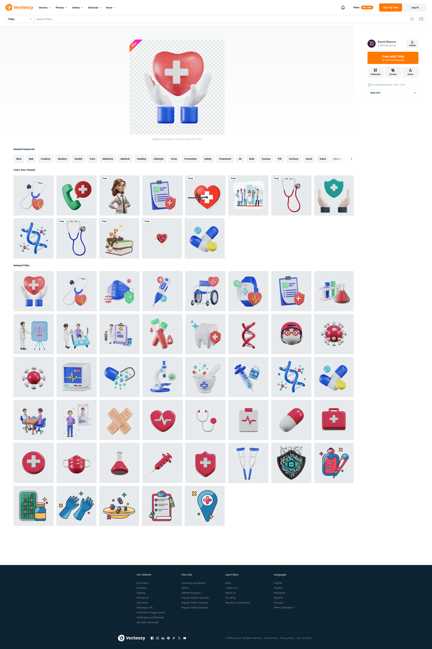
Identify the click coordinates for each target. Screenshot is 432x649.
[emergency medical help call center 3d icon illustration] (77, 195)
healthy (141, 158)
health (78, 158)
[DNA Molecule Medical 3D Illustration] (34, 238)
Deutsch (278, 597)
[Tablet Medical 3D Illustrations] (291, 420)
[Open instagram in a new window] (157, 638)
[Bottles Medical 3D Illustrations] (119, 463)
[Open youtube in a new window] (184, 638)
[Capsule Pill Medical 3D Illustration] (205, 238)
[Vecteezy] (19, 7)
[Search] (412, 19)
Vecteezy (141, 587)
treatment (225, 158)
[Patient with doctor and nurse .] (248, 195)
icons (309, 158)
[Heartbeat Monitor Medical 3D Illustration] (77, 377)
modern (62, 158)
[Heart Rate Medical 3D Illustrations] (162, 420)
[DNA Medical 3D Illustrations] (248, 334)
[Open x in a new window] (179, 638)
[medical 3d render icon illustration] (334, 195)
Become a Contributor (237, 602)
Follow (412, 45)
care (92, 158)
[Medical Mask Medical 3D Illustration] (119, 291)
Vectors (43, 7)
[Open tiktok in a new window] (173, 638)
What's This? (399, 84)
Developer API (145, 607)
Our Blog (230, 597)
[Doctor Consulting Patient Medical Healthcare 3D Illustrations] (34, 420)
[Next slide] (348, 159)
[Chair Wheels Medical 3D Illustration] (205, 291)
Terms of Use (270, 637)
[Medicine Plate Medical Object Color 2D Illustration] (119, 506)
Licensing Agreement (193, 583)
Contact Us (231, 587)
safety (208, 158)
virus (174, 158)
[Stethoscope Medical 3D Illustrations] (205, 420)
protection (190, 158)
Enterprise (143, 597)
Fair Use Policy (304, 637)
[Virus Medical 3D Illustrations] (334, 334)
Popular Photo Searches (194, 602)
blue (18, 158)
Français (278, 602)
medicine (108, 158)
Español (278, 587)
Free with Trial (393, 57)
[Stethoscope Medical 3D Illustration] (34, 195)
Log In (415, 7)
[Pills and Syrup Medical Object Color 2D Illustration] (34, 506)
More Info (375, 92)
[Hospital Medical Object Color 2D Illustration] (205, 506)
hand (323, 158)
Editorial (93, 7)
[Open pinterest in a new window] (168, 638)
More (109, 7)
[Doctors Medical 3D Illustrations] (291, 334)
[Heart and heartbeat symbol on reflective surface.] (205, 195)
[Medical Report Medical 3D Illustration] (162, 195)
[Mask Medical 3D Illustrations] (77, 463)
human (266, 158)
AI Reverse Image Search (151, 612)
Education (142, 602)
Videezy (141, 592)
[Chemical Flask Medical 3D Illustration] (334, 291)
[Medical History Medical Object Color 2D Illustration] (162, 506)
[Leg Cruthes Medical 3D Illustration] (248, 463)
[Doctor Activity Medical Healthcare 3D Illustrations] (34, 334)
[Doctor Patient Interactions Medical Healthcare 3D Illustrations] (77, 334)
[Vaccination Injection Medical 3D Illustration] (248, 377)
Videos (76, 7)
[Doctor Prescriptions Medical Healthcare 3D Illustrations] (77, 420)
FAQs (228, 583)
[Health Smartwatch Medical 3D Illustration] (248, 291)
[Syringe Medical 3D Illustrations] (162, 463)
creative (45, 158)
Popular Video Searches (194, 607)
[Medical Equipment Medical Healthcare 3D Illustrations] (119, 334)
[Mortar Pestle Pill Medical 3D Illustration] (205, 377)
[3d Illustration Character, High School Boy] (119, 238)
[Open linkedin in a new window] (163, 638)
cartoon (293, 158)
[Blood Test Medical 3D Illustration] (162, 334)
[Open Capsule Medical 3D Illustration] (119, 377)
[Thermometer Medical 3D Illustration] (162, 291)
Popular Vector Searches (195, 597)
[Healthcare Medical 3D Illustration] (34, 291)
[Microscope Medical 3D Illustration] (162, 377)
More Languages (283, 607)
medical (125, 158)
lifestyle (158, 158)
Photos (60, 7)
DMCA (184, 587)
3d (240, 158)
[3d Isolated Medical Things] (162, 238)
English (278, 583)
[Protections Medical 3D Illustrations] (205, 463)
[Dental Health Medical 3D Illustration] (205, 334)
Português (280, 592)
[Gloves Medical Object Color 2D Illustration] (76, 506)
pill (279, 158)
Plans (356, 7)
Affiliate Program (191, 592)
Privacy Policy (287, 637)
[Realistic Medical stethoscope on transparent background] (291, 195)
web (251, 158)
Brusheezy (143, 583)
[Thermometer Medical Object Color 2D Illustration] (334, 463)
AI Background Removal (150, 617)
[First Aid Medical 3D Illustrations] (334, 420)
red (31, 158)
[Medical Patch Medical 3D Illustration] (119, 420)
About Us (230, 592)
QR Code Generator (148, 622)
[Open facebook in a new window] (152, 638)
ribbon (337, 158)
